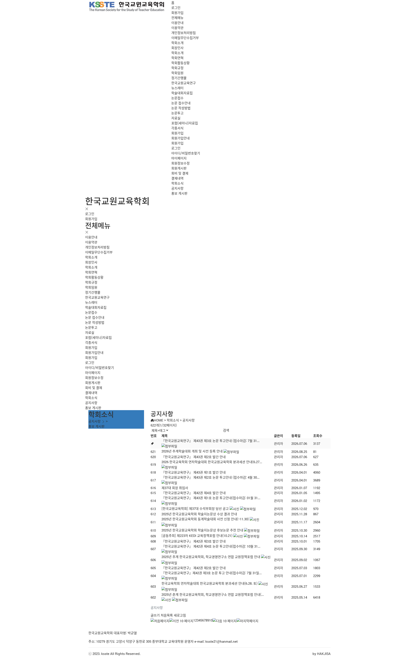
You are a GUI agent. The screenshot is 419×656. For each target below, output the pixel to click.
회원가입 (177, 12)
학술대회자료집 (182, 92)
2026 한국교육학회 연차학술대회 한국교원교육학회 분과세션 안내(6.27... (211, 461)
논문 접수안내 (181, 102)
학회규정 (177, 67)
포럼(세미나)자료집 (184, 122)
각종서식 (177, 127)
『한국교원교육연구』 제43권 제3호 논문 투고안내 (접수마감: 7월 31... (210, 440)
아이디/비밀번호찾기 (185, 153)
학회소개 (177, 42)
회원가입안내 (180, 137)
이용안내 (177, 22)
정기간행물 (179, 77)
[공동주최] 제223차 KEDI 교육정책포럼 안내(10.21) (196, 535)
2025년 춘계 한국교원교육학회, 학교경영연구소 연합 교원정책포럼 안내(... (212, 594)
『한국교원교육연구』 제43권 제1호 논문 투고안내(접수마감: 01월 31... (210, 497)
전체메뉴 (177, 17)
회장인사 (177, 47)
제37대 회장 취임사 (174, 487)
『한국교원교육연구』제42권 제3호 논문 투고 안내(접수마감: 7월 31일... (211, 572)
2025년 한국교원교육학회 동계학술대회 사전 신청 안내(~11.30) (205, 518)
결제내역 (177, 178)
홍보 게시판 (179, 193)
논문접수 (177, 97)
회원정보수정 (180, 163)
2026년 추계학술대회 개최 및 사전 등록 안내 (192, 451)
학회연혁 (177, 57)
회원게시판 (179, 168)
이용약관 (177, 27)
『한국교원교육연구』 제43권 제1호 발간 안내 (193, 472)
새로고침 (180, 615)
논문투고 (177, 112)
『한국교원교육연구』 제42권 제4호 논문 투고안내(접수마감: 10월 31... (210, 546)
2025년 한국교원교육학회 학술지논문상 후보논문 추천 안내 (202, 530)
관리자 (278, 443)
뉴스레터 (177, 87)
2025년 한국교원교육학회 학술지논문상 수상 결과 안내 (199, 513)
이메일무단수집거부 (185, 37)
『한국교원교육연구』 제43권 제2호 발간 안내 (193, 456)
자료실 (175, 117)
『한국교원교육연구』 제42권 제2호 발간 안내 (193, 567)
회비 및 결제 (179, 173)
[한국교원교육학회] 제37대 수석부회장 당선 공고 (195, 508)
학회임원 (177, 72)
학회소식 (177, 183)
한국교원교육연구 (183, 82)
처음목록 (167, 615)
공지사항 (177, 188)
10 (211, 620)
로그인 (175, 7)
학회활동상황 (180, 62)
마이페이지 (179, 158)
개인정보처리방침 (183, 32)
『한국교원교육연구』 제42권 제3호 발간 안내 (193, 541)
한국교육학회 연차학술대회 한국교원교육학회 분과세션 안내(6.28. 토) (209, 583)
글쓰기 (155, 615)
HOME (158, 420)
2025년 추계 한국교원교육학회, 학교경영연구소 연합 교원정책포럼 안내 (210, 556)
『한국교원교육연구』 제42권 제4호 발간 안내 (193, 492)
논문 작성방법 (181, 107)
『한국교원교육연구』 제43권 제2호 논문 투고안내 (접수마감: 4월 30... (210, 477)
